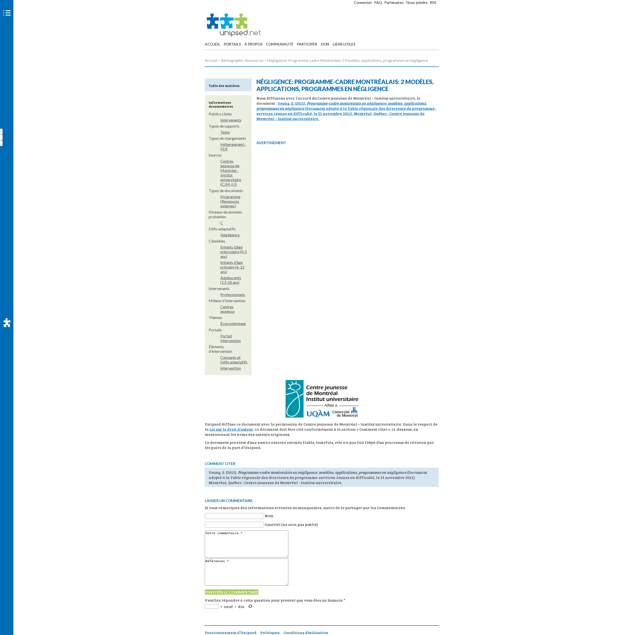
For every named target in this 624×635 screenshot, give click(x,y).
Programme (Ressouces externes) (230, 201)
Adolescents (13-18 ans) (230, 280)
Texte (225, 132)
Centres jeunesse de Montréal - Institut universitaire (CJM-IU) (230, 173)
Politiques (270, 632)
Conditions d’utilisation (305, 632)
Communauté (279, 44)
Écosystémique (233, 323)
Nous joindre (417, 2)
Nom (269, 515)
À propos (253, 44)
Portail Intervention (230, 338)
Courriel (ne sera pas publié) (291, 524)
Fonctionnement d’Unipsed (230, 632)
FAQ (378, 2)
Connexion (363, 2)
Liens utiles (344, 44)
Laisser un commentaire (229, 500)
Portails (232, 44)
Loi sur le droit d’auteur (231, 429)
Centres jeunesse (227, 309)
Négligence (230, 235)
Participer (307, 44)
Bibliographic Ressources (242, 60)
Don (325, 44)
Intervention (230, 368)
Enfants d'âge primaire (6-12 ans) (232, 267)
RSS (433, 2)
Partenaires (394, 2)
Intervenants (230, 120)
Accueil (212, 44)
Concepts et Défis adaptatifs (233, 359)
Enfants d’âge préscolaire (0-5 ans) (233, 252)
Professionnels (232, 294)
